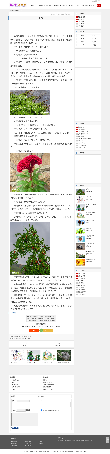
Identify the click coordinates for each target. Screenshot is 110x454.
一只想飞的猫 (81, 278)
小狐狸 (94, 45)
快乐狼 (82, 38)
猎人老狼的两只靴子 (48, 382)
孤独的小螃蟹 (81, 17)
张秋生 (94, 35)
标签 (99, 1)
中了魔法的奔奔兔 (47, 362)
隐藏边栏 (68, 14)
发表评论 (53, 14)
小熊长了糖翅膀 (90, 236)
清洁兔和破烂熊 (16, 387)
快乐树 (14, 313)
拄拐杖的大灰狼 (90, 220)
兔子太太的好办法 (90, 251)
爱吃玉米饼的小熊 (90, 259)
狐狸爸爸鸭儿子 (82, 292)
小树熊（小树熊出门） (63, 362)
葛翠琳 (27, 338)
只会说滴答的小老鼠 (48, 384)
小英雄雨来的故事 (83, 131)
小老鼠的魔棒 (81, 129)
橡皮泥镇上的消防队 (32, 362)
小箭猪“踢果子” (90, 244)
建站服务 (40, 443)
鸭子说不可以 (82, 147)
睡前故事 (15, 10)
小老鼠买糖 (81, 23)
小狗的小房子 (81, 276)
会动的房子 (81, 136)
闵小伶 (94, 38)
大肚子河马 (81, 140)
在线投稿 (40, 441)
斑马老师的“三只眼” (48, 389)
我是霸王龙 (81, 19)
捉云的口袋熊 (15, 384)
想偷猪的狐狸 (81, 285)
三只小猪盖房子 (82, 143)
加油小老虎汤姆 (82, 145)
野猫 (82, 42)
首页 (10, 10)
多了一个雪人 (14, 362)
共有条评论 (40, 396)
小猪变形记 (81, 21)
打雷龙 (13, 382)
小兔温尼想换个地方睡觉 (84, 138)
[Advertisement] (41, 25)
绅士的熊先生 (15, 380)
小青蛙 (82, 35)
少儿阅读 (94, 1)
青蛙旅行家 (89, 228)
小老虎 (82, 45)
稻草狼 (13, 389)
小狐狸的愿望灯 (47, 387)
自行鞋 (45, 380)
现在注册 (56, 410)
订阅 (41, 330)
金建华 (94, 42)
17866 (48, 330)
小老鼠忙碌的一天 (83, 134)
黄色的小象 (81, 127)
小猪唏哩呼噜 (81, 26)
